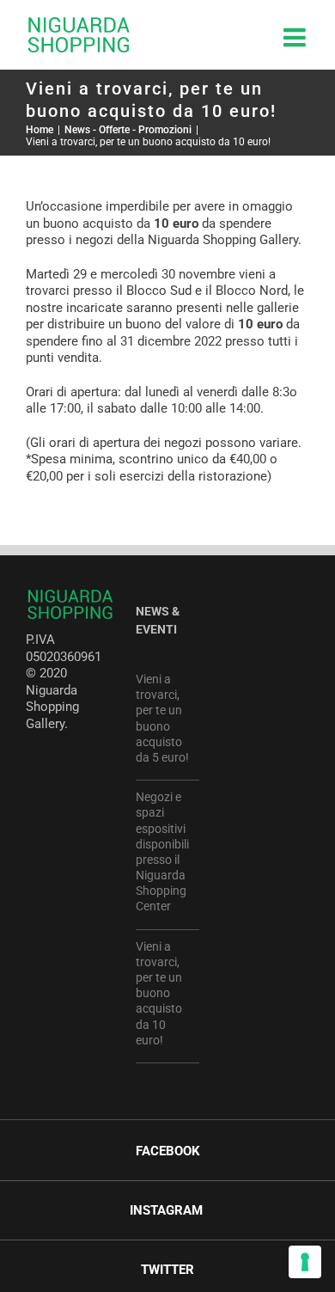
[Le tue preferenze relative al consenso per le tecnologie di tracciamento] (305, 1262)
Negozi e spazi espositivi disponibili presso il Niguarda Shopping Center (162, 851)
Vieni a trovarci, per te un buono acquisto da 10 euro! (159, 993)
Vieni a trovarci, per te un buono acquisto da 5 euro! (162, 718)
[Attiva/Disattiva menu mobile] (296, 37)
